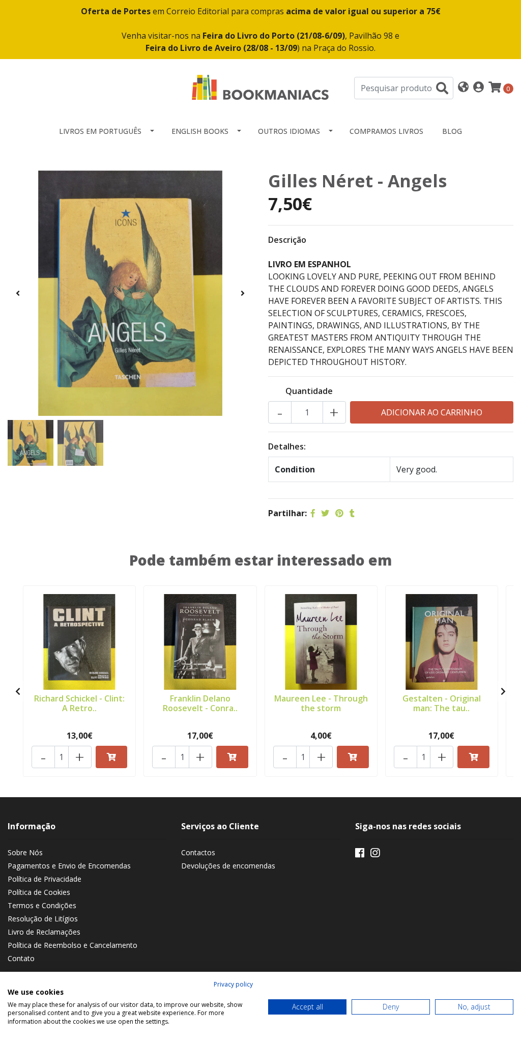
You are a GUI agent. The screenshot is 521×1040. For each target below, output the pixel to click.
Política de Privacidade (44, 879)
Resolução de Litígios (43, 918)
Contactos (198, 852)
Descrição (287, 239)
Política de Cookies (39, 892)
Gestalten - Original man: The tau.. (441, 703)
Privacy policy (233, 984)
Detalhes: (287, 446)
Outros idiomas (289, 131)
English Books (199, 131)
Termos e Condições (42, 905)
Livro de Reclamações (44, 932)
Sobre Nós (25, 852)
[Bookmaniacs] (260, 87)
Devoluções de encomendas (228, 865)
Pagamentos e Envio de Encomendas (69, 865)
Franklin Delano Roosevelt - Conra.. (200, 703)
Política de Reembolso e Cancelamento (72, 945)
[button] (463, 87)
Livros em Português (100, 131)
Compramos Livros (386, 131)
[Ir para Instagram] (375, 855)
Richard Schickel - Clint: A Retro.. (79, 703)
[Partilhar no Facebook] (313, 513)
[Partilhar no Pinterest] (339, 513)
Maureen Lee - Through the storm (321, 703)
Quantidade (309, 391)
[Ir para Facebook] (359, 855)
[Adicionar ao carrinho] (112, 757)
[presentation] (18, 293)
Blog (452, 131)
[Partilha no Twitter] (325, 513)
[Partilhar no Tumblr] (352, 513)
